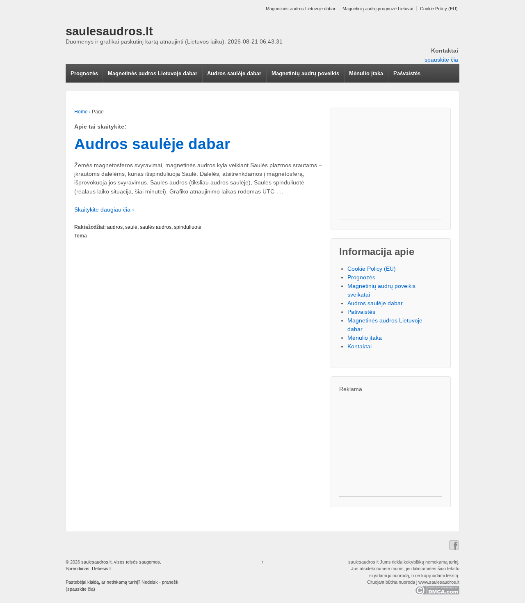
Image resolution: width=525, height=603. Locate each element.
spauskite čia (441, 59)
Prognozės (84, 73)
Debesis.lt (102, 568)
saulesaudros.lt (109, 31)
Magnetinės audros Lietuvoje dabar (301, 8)
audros (115, 227)
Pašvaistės (406, 73)
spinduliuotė (187, 227)
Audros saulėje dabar (234, 73)
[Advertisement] (390, 167)
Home (81, 112)
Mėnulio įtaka (366, 73)
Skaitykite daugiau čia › (104, 209)
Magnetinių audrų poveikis (305, 73)
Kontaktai (359, 346)
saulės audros (155, 227)
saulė (131, 227)
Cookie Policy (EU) (439, 8)
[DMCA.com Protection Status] (437, 589)
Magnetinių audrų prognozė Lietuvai (377, 8)
